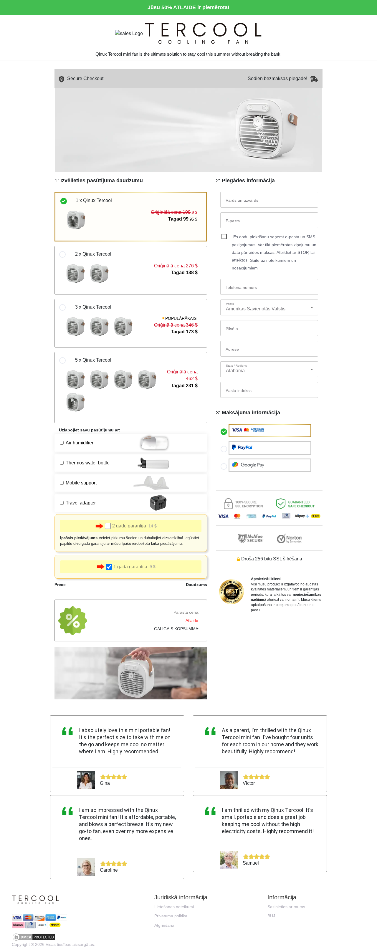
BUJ (271, 915)
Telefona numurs (241, 287)
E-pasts (233, 221)
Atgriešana (164, 925)
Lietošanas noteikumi (174, 906)
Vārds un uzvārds (242, 200)
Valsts (230, 303)
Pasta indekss (239, 390)
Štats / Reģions (236, 365)
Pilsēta (232, 328)
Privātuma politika (170, 915)
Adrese (232, 349)
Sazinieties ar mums (286, 906)
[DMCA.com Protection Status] (53, 937)
